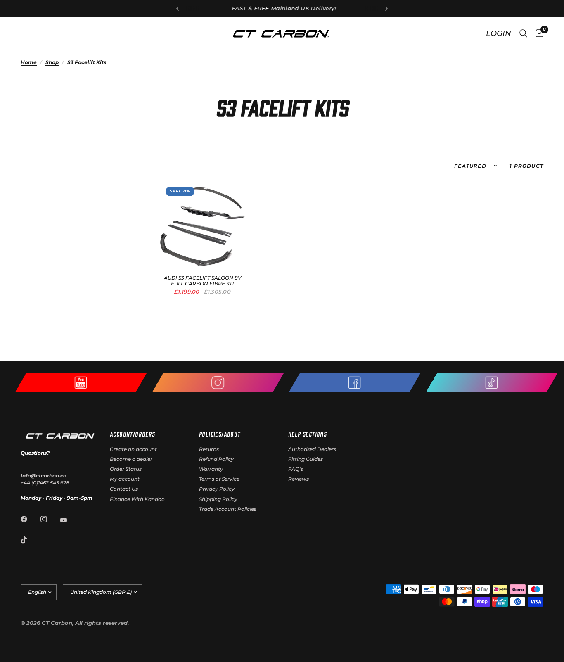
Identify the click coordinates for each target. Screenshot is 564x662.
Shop (52, 62)
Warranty (211, 469)
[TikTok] (30, 540)
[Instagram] (49, 519)
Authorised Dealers (312, 449)
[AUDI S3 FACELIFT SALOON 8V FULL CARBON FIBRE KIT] (202, 223)
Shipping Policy (218, 499)
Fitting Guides (305, 459)
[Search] (523, 33)
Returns (209, 449)
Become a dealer (131, 459)
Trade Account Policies (227, 509)
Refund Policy (216, 459)
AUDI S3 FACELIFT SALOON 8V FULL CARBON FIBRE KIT (203, 281)
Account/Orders (132, 434)
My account (125, 479)
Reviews (298, 479)
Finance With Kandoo (137, 499)
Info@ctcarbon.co (43, 475)
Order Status (126, 469)
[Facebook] (30, 519)
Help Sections (307, 434)
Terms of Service (219, 479)
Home (29, 62)
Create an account (133, 449)
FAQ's (295, 469)
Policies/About (220, 434)
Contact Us (124, 489)
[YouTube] (69, 520)
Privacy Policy (217, 489)
